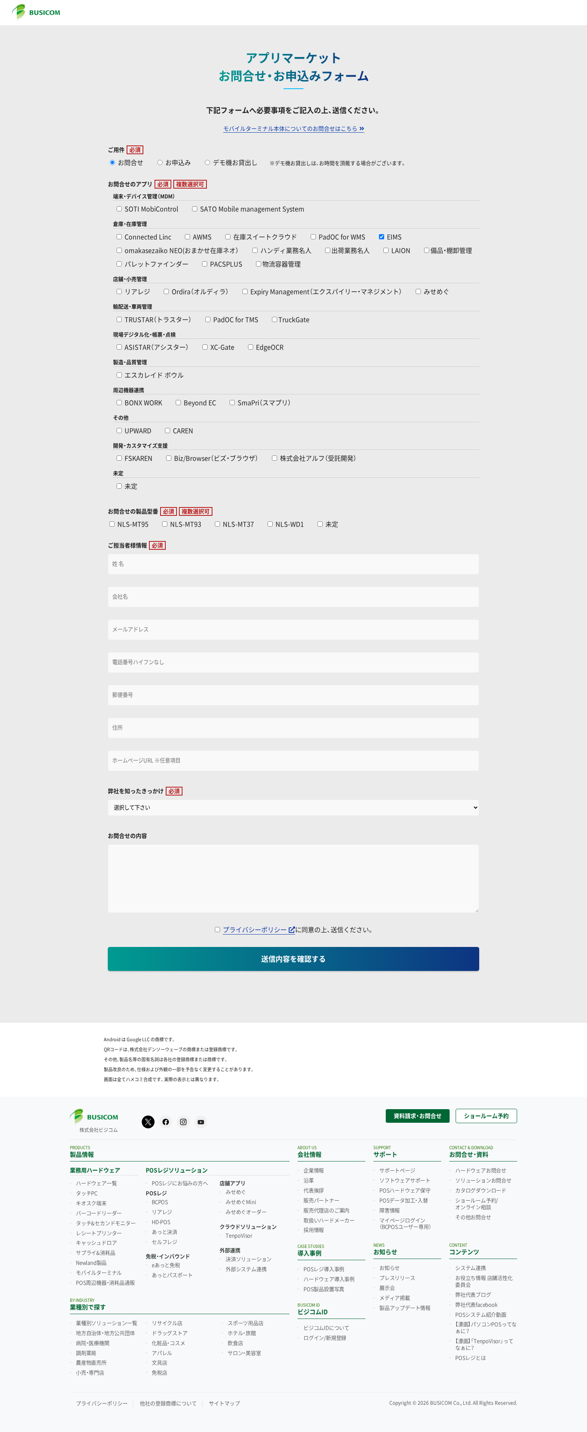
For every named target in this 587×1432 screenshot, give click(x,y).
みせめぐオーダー (246, 1212)
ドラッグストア (170, 1333)
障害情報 (389, 1210)
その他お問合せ (473, 1217)
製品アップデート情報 (404, 1308)
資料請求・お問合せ (418, 1116)
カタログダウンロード (480, 1190)
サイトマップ (224, 1403)
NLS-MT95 (132, 524)
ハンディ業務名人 (285, 251)
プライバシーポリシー (255, 930)
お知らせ (389, 1268)
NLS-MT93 (185, 524)
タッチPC (86, 1193)
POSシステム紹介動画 (480, 1315)
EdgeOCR (269, 347)
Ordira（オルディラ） (199, 292)
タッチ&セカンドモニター (106, 1223)
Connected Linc (147, 237)
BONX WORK (142, 403)
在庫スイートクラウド (264, 237)
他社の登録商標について (168, 1403)
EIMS (393, 237)
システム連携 (470, 1268)
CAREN (182, 431)
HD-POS (161, 1222)
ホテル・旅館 (242, 1333)
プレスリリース (397, 1278)
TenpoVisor (239, 1236)
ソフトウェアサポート (404, 1180)
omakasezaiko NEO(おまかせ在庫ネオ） (181, 251)
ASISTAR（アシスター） (156, 347)
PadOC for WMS (341, 237)
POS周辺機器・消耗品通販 (105, 1283)
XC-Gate (221, 347)
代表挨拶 (313, 1190)
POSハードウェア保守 (404, 1190)
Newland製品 (91, 1263)
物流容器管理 (281, 264)
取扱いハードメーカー (329, 1220)
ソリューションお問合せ (483, 1180)
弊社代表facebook (476, 1305)
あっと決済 (164, 1232)
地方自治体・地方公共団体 (105, 1333)
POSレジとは (470, 1358)
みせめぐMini (241, 1202)
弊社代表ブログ (473, 1295)
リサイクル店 (167, 1323)
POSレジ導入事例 (323, 1269)
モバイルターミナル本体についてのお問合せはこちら (290, 128)
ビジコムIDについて (326, 1328)
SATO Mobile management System (251, 209)
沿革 (308, 1180)
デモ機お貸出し (234, 163)
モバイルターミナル (99, 1273)
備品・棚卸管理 (451, 251)
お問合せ (129, 163)
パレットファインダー (155, 264)
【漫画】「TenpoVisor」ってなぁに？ (484, 1344)
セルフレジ (164, 1242)
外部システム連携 (246, 1269)
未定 (130, 486)
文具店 (159, 1363)
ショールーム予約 (486, 1116)
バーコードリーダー (99, 1213)
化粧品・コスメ (168, 1343)
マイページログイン (405, 1224)
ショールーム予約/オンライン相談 (476, 1204)
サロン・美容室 (244, 1353)
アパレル (162, 1353)
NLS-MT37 (237, 524)
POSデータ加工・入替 (403, 1200)
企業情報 (313, 1170)
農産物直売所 (91, 1363)
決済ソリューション (249, 1259)
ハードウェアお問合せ (480, 1170)
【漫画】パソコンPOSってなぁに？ (486, 1328)
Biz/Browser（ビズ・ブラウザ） (215, 458)
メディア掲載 (394, 1298)
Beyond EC (199, 403)
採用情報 (313, 1230)
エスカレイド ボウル (153, 375)
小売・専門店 (90, 1373)
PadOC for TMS (235, 320)
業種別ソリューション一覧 (106, 1323)
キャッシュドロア (96, 1243)
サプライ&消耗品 (95, 1253)
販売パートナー (321, 1200)
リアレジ (136, 292)
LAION (400, 251)
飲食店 (235, 1343)
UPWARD (137, 431)
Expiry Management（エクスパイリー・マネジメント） (325, 292)
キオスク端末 (91, 1203)
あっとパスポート (172, 1275)
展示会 (387, 1288)
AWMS (201, 237)
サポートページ (397, 1170)
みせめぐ (435, 292)
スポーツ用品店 (246, 1323)
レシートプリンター (99, 1233)
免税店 (159, 1373)
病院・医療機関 (92, 1343)
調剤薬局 (86, 1353)
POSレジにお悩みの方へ (180, 1183)
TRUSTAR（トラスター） (157, 320)
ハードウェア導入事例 (329, 1279)
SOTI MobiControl (150, 209)
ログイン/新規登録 (324, 1338)
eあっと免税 (166, 1265)
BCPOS (160, 1202)
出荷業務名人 (350, 251)
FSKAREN (138, 458)
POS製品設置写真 (323, 1289)
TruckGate (293, 320)
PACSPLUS (225, 264)
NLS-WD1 (289, 524)
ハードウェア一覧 (96, 1183)
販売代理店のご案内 (326, 1210)
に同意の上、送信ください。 (298, 930)
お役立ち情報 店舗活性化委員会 (484, 1281)
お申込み (177, 163)
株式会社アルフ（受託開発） (317, 458)
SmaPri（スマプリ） (263, 403)
